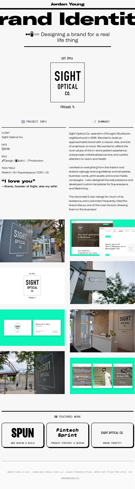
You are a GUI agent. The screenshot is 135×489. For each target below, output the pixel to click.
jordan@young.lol (70, 478)
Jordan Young (67, 4)
